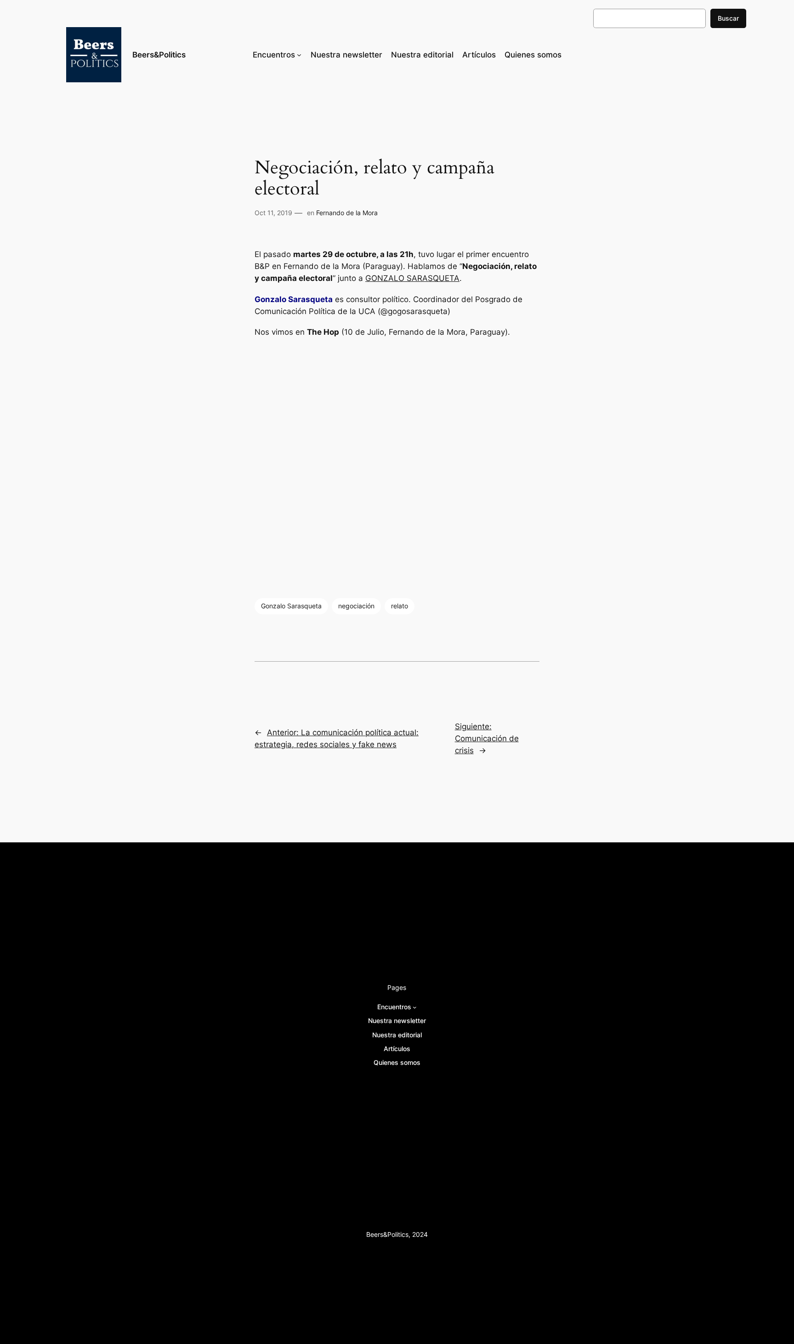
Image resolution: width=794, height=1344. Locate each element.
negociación (356, 606)
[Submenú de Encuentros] (299, 54)
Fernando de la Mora (347, 213)
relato (399, 606)
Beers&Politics (159, 54)
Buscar (728, 18)
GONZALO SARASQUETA (412, 278)
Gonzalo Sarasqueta (291, 606)
